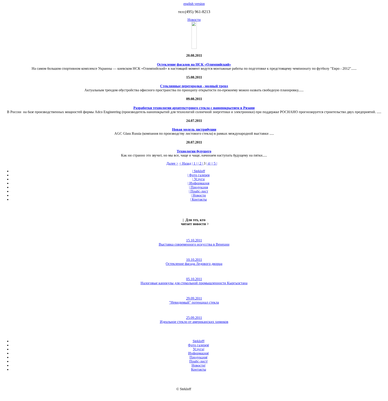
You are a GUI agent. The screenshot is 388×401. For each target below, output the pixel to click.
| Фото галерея (198, 175)
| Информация (198, 183)
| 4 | (209, 163)
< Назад (185, 163)
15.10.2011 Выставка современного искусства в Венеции (194, 242)
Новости (194, 20)
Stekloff (199, 341)
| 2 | (201, 163)
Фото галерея (198, 345)
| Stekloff (198, 171)
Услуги (198, 349)
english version (194, 4)
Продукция (198, 357)
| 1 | (195, 163)
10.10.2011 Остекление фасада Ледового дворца (194, 262)
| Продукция (198, 187)
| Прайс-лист (198, 191)
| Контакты (198, 199)
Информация (198, 353)
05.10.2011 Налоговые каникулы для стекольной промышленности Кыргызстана (194, 281)
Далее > (172, 163)
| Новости (198, 195)
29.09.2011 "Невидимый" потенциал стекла (194, 300)
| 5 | (214, 163)
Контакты (198, 369)
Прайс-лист (198, 361)
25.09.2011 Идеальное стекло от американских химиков (194, 320)
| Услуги (198, 179)
